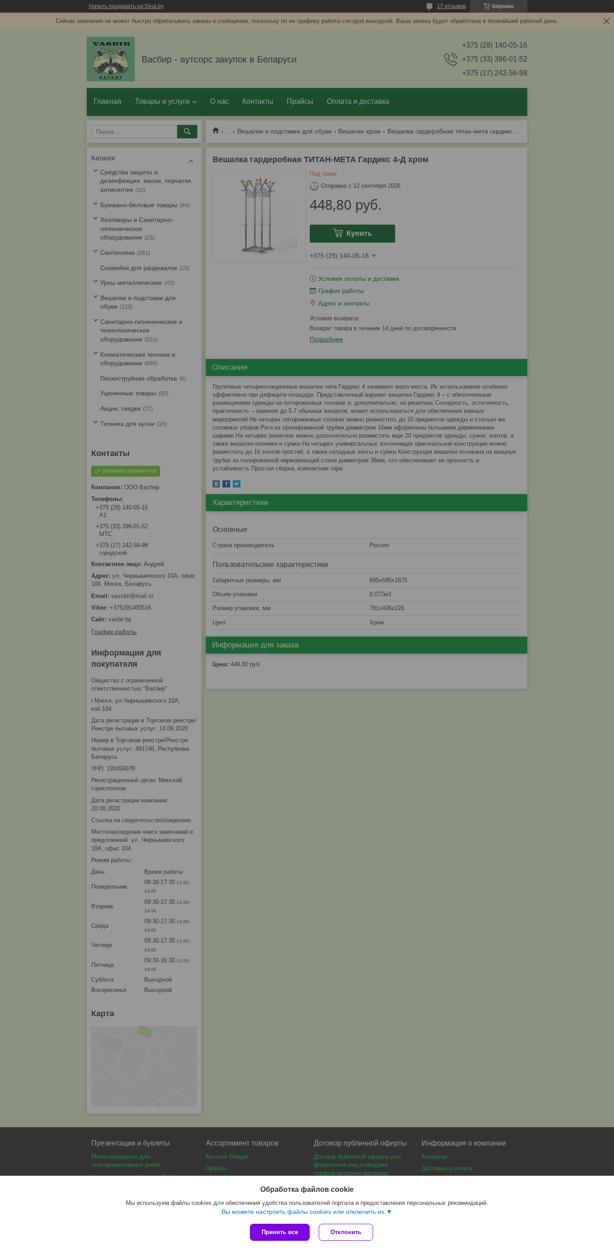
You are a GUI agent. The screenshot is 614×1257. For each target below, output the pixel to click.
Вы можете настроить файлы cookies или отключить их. (304, 1211)
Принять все (280, 1232)
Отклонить (345, 1232)
